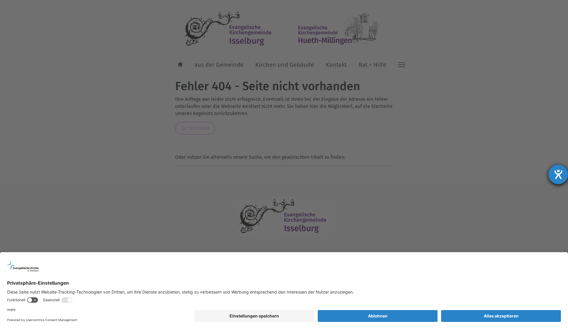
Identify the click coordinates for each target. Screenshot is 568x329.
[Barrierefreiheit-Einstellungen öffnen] (558, 174)
